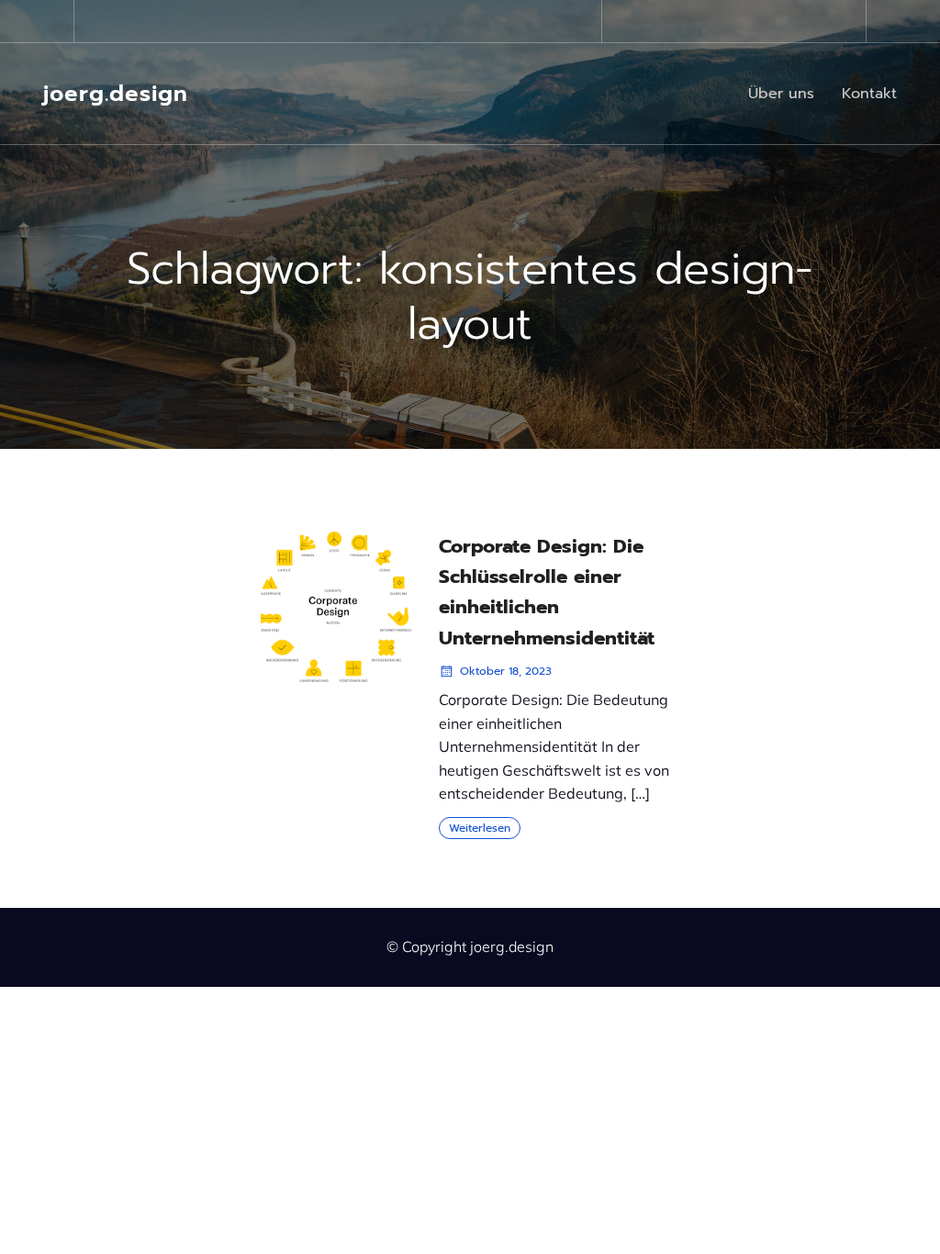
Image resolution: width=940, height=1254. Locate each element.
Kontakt (869, 94)
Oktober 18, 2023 (506, 671)
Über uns (781, 94)
